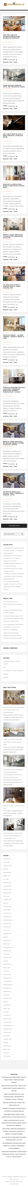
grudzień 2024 (7, 893)
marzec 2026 (6, 876)
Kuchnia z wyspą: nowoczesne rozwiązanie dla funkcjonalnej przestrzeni (13, 236)
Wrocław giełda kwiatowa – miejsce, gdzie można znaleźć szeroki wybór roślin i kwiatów (14, 1088)
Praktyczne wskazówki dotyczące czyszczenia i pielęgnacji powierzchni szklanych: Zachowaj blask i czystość (14, 389)
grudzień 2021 (7, 978)
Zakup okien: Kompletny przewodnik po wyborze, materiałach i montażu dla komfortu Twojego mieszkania (14, 1131)
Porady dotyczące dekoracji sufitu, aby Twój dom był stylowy (14, 86)
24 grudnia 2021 (7, 496)
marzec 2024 (6, 910)
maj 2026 (5, 869)
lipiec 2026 (6, 862)
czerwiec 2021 (7, 998)
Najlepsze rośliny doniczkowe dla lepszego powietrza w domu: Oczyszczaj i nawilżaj (13, 443)
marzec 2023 (6, 944)
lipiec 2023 (6, 930)
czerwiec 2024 (7, 899)
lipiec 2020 (6, 1035)
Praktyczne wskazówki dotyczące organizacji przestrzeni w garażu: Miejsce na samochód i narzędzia (14, 1123)
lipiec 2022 (6, 954)
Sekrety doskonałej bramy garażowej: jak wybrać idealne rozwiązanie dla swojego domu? (12, 635)
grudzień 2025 (7, 882)
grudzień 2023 (7, 916)
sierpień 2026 (7, 859)
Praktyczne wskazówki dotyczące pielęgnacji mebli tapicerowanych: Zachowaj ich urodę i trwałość (14, 1097)
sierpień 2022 (7, 950)
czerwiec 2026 (7, 865)
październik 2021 (8, 984)
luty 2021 (6, 1012)
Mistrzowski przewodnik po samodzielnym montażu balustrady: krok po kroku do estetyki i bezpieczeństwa (14, 1154)
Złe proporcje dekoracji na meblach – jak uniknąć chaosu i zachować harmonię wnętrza (13, 576)
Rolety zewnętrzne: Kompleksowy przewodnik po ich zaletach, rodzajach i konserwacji (13, 627)
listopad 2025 (7, 886)
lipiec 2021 (6, 995)
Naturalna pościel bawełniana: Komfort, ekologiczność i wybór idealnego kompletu (14, 1080)
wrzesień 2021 (7, 988)
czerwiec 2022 (7, 957)
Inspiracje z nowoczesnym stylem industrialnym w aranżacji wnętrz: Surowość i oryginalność (13, 618)
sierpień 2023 (7, 927)
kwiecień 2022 (7, 964)
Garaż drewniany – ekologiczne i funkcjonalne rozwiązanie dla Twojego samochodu (13, 836)
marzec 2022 (6, 967)
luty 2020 (6, 1052)
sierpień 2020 (7, 1032)
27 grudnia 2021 (7, 189)
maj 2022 (5, 961)
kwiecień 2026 (7, 872)
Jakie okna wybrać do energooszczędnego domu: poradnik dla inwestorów (11, 36)
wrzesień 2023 (7, 923)
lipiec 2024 (6, 896)
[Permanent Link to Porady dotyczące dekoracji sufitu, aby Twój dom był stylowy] (14, 81)
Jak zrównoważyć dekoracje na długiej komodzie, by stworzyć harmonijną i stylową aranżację (14, 1146)
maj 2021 (5, 1001)
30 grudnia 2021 (7, 39)
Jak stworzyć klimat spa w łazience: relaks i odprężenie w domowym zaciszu (13, 493)
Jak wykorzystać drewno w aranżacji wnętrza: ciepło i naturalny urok (12, 286)
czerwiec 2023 (7, 933)
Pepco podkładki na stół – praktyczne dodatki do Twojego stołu (12, 604)
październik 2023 (8, 920)
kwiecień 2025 (7, 889)
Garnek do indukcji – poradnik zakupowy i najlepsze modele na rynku (13, 336)
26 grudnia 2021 (7, 340)
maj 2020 (5, 1042)
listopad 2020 (7, 1022)
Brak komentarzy (7, 44)
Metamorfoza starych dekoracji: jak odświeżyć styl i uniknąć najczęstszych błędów (13, 558)
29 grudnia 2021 (7, 138)
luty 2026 (6, 879)
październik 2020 (8, 1025)
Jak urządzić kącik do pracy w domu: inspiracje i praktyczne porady (13, 135)
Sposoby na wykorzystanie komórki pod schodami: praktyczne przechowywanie (13, 710)
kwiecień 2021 (7, 1005)
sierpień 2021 (7, 991)
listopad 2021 (7, 981)
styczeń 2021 (7, 1015)
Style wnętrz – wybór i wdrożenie (13, 670)
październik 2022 (8, 947)
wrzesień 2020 (7, 1029)
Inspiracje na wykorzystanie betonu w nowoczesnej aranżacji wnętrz (13, 185)
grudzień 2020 (7, 1018)
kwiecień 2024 (7, 906)
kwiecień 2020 (7, 1046)
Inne (4, 667)
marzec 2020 (6, 1049)
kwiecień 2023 (7, 940)
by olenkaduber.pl (8, 42)
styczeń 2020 (7, 1056)
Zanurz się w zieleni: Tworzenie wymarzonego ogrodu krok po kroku (12, 742)
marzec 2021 (6, 1008)
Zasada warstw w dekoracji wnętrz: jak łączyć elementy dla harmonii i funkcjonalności (13, 550)
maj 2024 (5, 903)
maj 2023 (5, 937)
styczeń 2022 (7, 974)
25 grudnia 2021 (7, 393)
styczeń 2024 (7, 913)
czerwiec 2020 (7, 1039)
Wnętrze (5, 33)
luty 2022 (6, 971)
